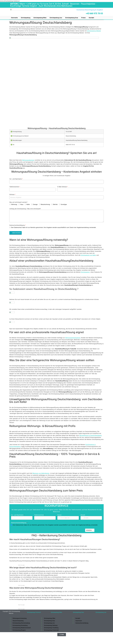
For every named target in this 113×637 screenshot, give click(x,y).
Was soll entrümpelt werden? (18, 202)
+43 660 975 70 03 (94, 13)
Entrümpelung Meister (94, 31)
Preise (83, 17)
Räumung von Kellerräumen (40, 473)
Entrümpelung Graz (71, 17)
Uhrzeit (82, 515)
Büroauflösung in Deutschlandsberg (90, 435)
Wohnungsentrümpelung (72, 338)
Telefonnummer (14, 186)
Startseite (14, 17)
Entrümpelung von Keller (88, 255)
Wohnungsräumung (28, 160)
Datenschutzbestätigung (17, 225)
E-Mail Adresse (62, 186)
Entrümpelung (25, 17)
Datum (59, 515)
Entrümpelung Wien (40, 17)
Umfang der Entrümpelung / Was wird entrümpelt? (25, 208)
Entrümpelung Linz (56, 17)
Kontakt (91, 17)
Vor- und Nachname (16, 179)
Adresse (12, 194)
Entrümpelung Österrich (34, 612)
